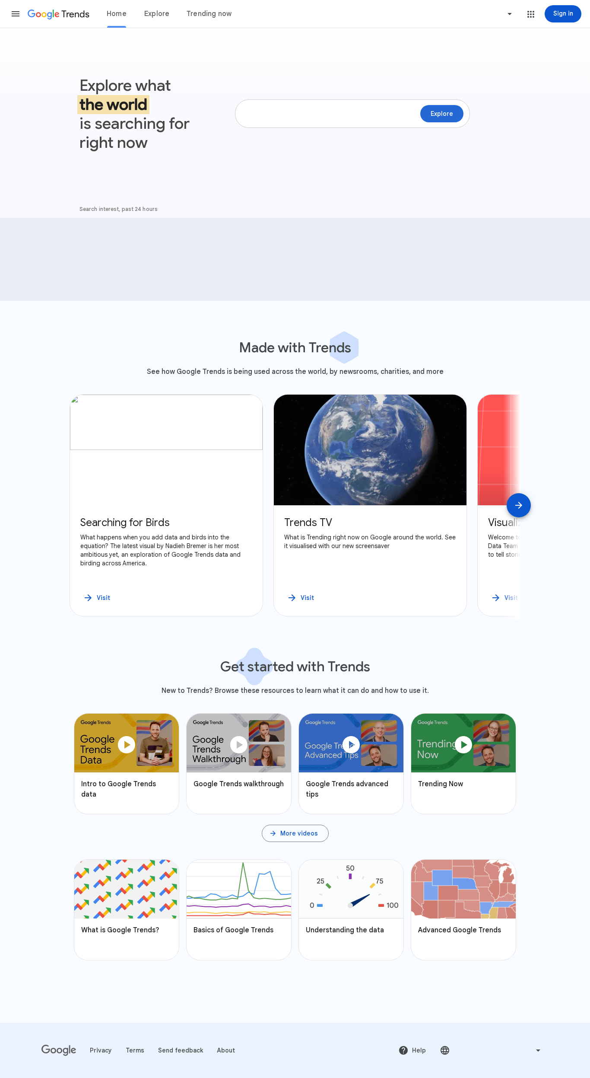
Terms (135, 1050)
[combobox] (477, 14)
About (226, 1050)
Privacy (101, 1050)
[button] (15, 13)
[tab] (116, 14)
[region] (295, 505)
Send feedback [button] (180, 1050)
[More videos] (295, 833)
